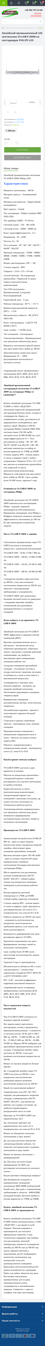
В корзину (22, 149)
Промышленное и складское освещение (20, 28)
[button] (18, 3)
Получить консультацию (36, 14)
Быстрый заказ (22, 157)
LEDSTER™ (20, 119)
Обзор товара (11, 168)
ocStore (27, 1329)
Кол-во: (7, 139)
